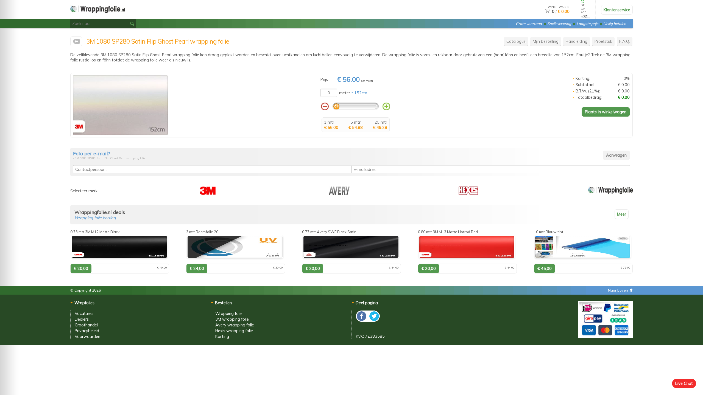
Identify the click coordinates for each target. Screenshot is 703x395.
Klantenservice (617, 9)
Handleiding (576, 41)
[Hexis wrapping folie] (468, 193)
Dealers (82, 319)
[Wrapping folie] (610, 193)
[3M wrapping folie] (76, 42)
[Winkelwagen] (547, 11)
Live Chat (684, 383)
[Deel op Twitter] (374, 320)
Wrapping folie (228, 313)
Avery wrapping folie (234, 325)
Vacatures (84, 313)
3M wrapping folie (232, 319)
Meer (621, 214)
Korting (222, 336)
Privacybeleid (87, 330)
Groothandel (86, 325)
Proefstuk (603, 41)
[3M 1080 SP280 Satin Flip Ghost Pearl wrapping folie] (120, 133)
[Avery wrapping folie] (339, 193)
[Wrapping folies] (97, 16)
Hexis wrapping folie (234, 330)
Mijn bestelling (546, 41)
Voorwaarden (87, 336)
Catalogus (516, 41)
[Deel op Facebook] (362, 320)
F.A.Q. (624, 41)
